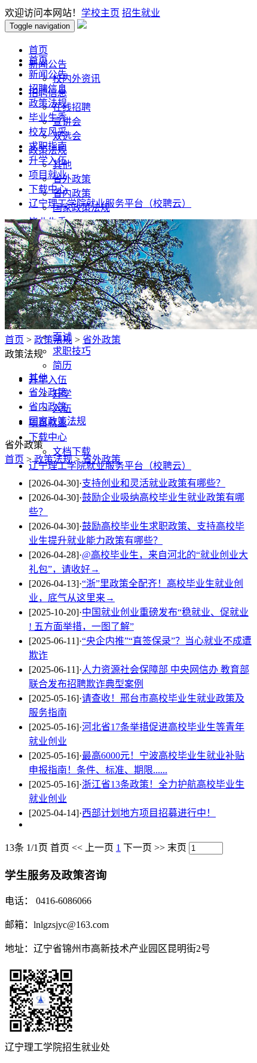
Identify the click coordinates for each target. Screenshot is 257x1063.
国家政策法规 (57, 421)
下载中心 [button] (48, 437)
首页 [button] (38, 50)
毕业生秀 (48, 117)
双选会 (67, 136)
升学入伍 (48, 160)
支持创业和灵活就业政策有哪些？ (153, 483)
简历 (62, 365)
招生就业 (141, 13)
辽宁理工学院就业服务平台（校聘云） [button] (110, 466)
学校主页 (100, 13)
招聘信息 (48, 89)
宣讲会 (67, 122)
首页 (38, 60)
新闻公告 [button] (48, 64)
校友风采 (48, 132)
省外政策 (72, 179)
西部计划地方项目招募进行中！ (149, 813)
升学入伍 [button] (48, 380)
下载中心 (48, 189)
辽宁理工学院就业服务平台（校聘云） (110, 203)
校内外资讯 (76, 78)
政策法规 (48, 103)
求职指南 (48, 146)
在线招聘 (72, 107)
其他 (38, 378)
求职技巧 (72, 351)
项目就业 (48, 175)
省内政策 (72, 193)
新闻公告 (48, 74)
